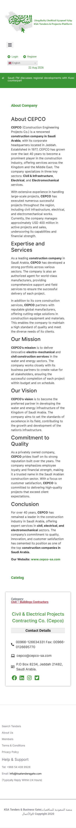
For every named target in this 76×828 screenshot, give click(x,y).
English (15, 63)
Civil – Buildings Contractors (29, 602)
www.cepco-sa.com (45, 559)
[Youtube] (33, 792)
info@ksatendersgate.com (26, 773)
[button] (9, 45)
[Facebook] (53, 792)
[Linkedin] (22, 792)
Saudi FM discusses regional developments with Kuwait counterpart (40, 79)
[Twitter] (43, 792)
